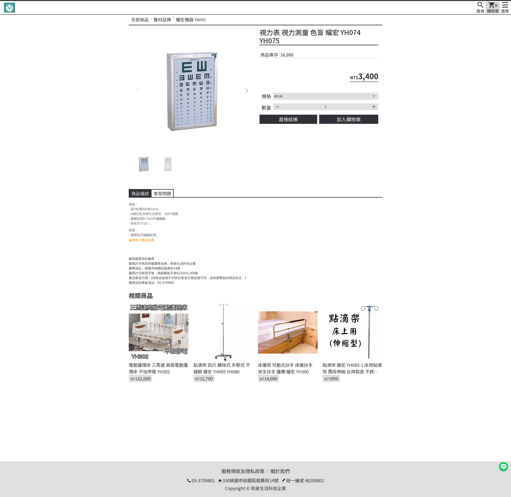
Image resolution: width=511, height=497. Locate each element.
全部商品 (140, 19)
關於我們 (280, 470)
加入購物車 (349, 119)
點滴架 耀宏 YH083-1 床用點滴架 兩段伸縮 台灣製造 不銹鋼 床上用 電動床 (352, 368)
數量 (266, 107)
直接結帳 (288, 119)
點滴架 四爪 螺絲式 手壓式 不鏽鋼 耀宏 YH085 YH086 (221, 368)
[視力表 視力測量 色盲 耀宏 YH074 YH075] (192, 90)
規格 (266, 96)
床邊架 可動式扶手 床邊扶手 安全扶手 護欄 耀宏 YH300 (286, 368)
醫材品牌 (162, 19)
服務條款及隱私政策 (242, 470)
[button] (247, 90)
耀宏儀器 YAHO (191, 19)
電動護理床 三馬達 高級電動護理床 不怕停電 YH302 (158, 368)
